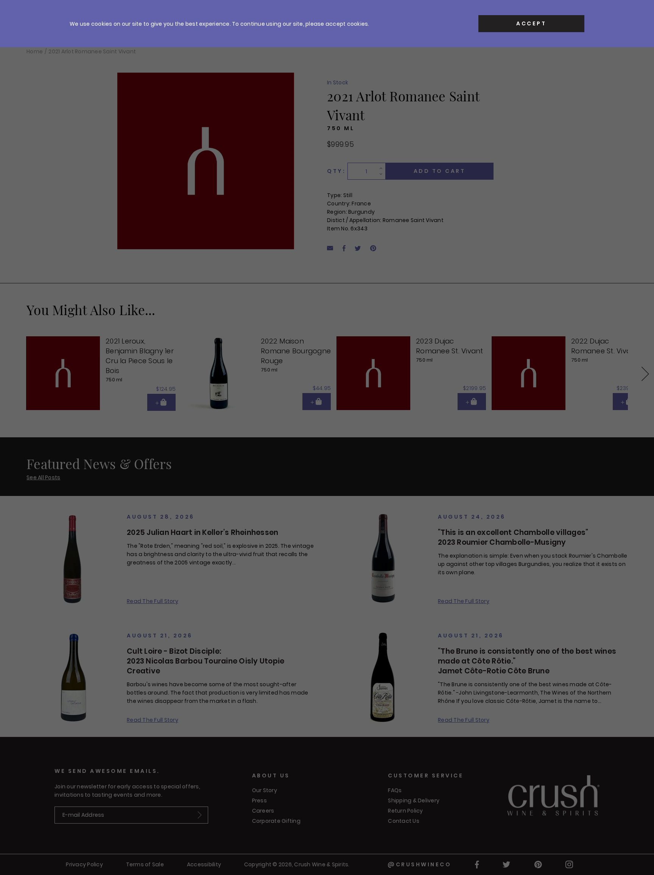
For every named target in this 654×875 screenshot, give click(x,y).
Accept (531, 23)
